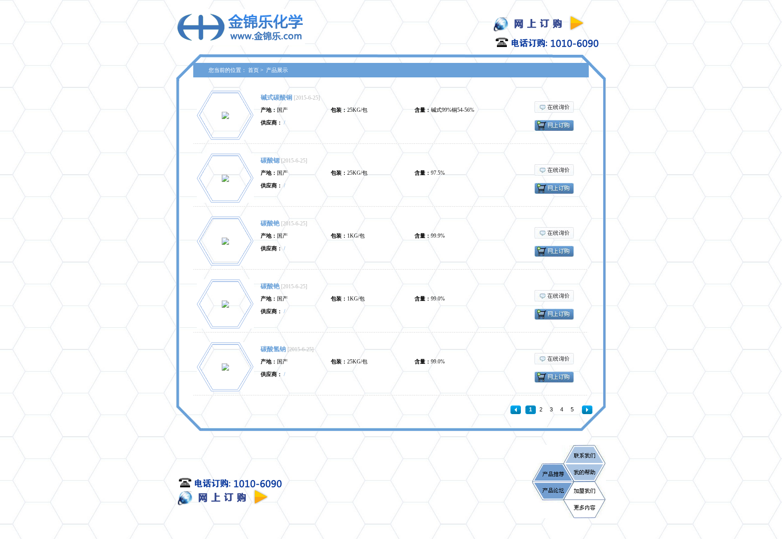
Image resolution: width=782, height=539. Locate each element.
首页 (253, 70)
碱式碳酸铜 (276, 97)
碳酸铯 (270, 223)
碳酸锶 (270, 160)
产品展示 (277, 70)
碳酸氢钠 (273, 349)
